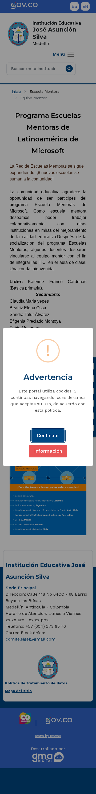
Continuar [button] (48, 435)
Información (48, 451)
